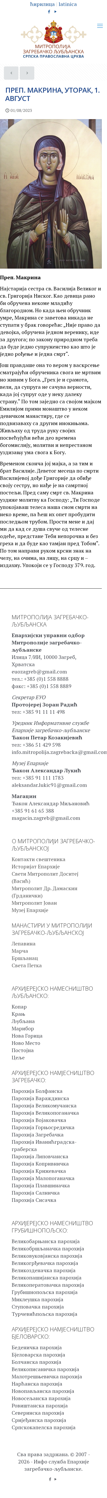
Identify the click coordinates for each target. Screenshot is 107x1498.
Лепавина (24, 943)
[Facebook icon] (49, 11)
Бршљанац (25, 958)
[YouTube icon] (56, 11)
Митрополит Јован (34, 902)
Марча (20, 950)
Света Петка (27, 965)
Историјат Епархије (36, 866)
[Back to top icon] (96, 1487)
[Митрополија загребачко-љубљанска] (53, 39)
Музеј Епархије (30, 910)
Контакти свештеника (38, 859)
